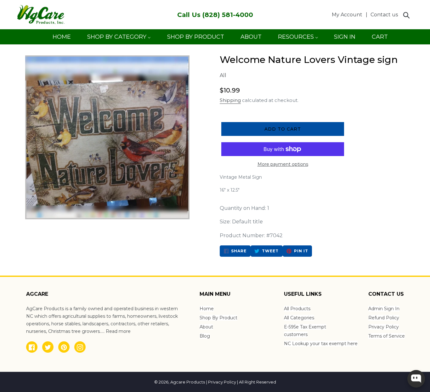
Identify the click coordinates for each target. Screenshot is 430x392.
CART (379, 38)
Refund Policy (383, 318)
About (206, 327)
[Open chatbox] (416, 379)
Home (207, 308)
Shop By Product (218, 318)
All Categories (299, 318)
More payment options (282, 164)
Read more (118, 331)
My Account (349, 14)
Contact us (384, 15)
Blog (205, 336)
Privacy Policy (383, 327)
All (223, 75)
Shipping (230, 100)
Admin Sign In (383, 308)
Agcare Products (187, 381)
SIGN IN (344, 38)
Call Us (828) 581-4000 (215, 15)
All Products (297, 308)
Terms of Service (386, 336)
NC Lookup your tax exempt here (321, 343)
